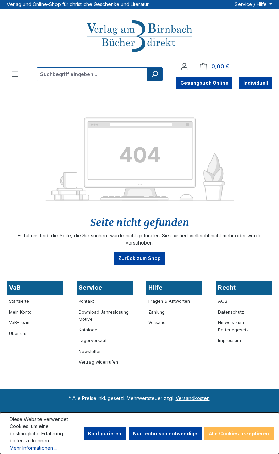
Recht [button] (227, 287)
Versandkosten (193, 398)
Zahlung (156, 312)
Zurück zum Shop (139, 258)
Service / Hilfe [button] (251, 4)
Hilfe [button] (155, 287)
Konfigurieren (104, 433)
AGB (222, 301)
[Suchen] (154, 74)
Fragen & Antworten (169, 301)
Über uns (18, 333)
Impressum (229, 340)
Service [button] (90, 287)
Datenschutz (231, 312)
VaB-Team (20, 322)
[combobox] (92, 74)
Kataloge (88, 329)
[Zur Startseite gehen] (139, 37)
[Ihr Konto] (184, 66)
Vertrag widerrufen (98, 362)
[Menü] (15, 74)
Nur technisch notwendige (165, 433)
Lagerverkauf (93, 340)
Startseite (19, 301)
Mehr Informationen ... (34, 448)
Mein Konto (20, 312)
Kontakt (86, 301)
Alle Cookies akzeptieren (239, 433)
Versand (157, 322)
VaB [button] (15, 287)
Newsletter (90, 351)
